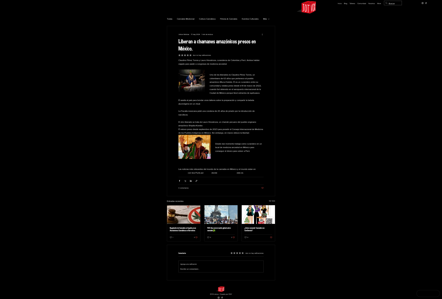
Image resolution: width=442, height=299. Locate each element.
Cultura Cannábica (207, 19)
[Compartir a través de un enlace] (196, 181)
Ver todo (272, 201)
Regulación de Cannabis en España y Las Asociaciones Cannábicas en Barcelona (183, 229)
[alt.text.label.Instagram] (422, 3)
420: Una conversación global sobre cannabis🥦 (219, 229)
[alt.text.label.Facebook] (426, 3)
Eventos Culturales (250, 19)
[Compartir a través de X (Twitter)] (185, 181)
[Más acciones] (262, 34)
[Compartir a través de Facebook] (179, 181)
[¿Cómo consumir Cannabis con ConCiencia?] (258, 214)
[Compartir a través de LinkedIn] (191, 181)
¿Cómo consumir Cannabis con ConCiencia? (254, 229)
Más (265, 19)
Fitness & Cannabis (228, 19)
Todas (169, 19)
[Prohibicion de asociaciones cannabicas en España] (183, 214)
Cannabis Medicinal (185, 19)
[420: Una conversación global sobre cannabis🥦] (221, 214)
